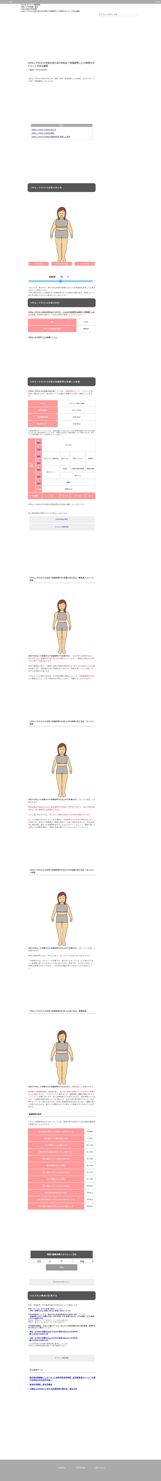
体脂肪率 (52, 277)
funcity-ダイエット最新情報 (30, 5)
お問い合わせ (99, 1468)
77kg (39, 449)
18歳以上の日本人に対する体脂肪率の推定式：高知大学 (53, 1389)
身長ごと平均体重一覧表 (29, 7)
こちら (55, 337)
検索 (62, 1267)
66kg (39, 456)
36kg (39, 483)
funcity (157, 2)
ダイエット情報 (6, 2)
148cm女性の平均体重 (29, 9)
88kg (39, 443)
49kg (39, 470)
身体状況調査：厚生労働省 (41, 1384)
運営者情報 (80, 1468)
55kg (39, 463)
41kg (39, 477)
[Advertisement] (62, 36)
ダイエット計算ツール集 (109, 14)
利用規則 (61, 1468)
